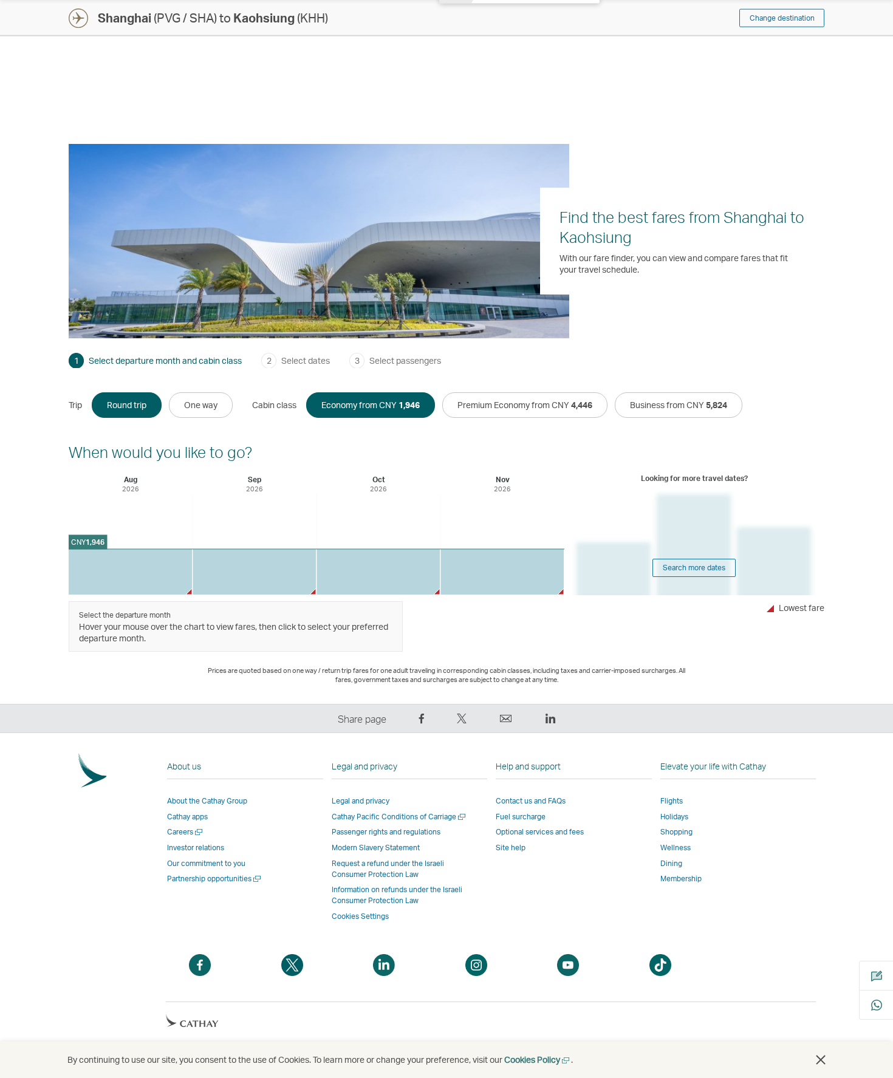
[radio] (127, 405)
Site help (510, 847)
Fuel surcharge (521, 816)
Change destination (782, 17)
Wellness (675, 847)
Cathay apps (187, 816)
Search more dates (694, 567)
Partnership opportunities (214, 878)
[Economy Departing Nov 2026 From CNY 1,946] (502, 572)
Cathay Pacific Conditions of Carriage (399, 816)
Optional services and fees (540, 831)
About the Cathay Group (207, 800)
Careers (185, 831)
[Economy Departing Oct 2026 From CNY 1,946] (378, 572)
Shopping (676, 831)
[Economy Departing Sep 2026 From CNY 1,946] (254, 572)
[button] (821, 1060)
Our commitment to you (206, 863)
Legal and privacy (360, 800)
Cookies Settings (360, 916)
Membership (681, 878)
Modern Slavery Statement (376, 847)
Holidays (674, 816)
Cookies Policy (537, 1059)
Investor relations (195, 847)
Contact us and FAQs (531, 800)
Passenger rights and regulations (386, 831)
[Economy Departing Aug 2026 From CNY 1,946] (130, 572)
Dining (671, 863)
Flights (671, 800)
